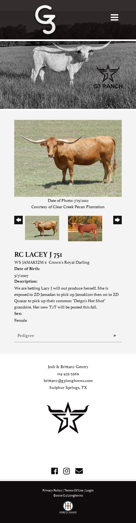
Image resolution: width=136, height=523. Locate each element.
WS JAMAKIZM (29, 262)
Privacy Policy (52, 490)
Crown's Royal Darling (69, 262)
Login (89, 490)
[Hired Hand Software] (68, 510)
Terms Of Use (73, 490)
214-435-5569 (68, 373)
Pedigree (25, 335)
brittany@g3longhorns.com (68, 380)
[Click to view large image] (68, 157)
